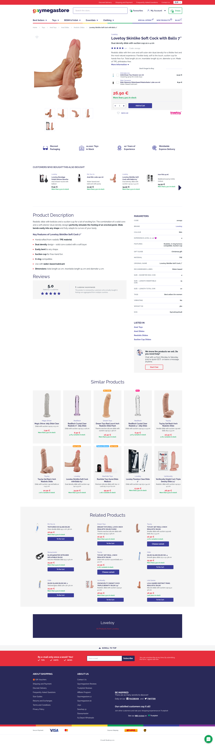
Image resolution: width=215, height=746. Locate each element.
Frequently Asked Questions (147, 2)
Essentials (91, 20)
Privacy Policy (38, 709)
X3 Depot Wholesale (85, 718)
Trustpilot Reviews (84, 688)
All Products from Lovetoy (107, 629)
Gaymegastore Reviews (86, 684)
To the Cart (61, 539)
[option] (54, 182)
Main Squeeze (125, 80)
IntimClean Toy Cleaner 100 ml (132, 75)
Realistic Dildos (79, 27)
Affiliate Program (84, 692)
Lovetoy (114, 34)
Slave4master (82, 713)
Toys (54, 20)
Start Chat (154, 367)
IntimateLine (125, 73)
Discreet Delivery (105, 2)
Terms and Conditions (42, 705)
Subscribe (128, 658)
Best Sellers (38, 20)
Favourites (137, 10)
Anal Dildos (65, 27)
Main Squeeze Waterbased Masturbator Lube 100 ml (140, 82)
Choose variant (158, 544)
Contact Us (165, 2)
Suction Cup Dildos (142, 339)
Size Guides (37, 697)
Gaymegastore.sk (84, 701)
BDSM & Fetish (71, 20)
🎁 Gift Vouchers (39, 680)
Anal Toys (53, 27)
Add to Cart (140, 106)
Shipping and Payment (124, 2)
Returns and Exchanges (42, 701)
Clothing (107, 20)
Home (35, 27)
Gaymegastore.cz (84, 697)
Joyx (79, 705)
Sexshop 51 (81, 709)
